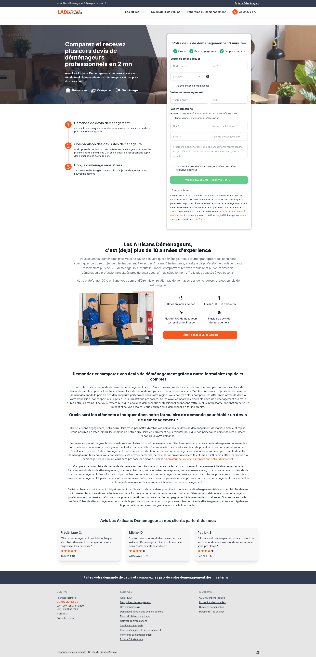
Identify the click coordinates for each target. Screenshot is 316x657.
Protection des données (212, 602)
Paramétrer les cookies (211, 611)
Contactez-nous (65, 618)
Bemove (113, 652)
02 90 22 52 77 (248, 11)
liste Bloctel (199, 219)
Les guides (132, 12)
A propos (62, 613)
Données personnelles (211, 607)
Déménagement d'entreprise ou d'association (196, 118)
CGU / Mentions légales (212, 597)
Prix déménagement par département (140, 630)
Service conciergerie (131, 625)
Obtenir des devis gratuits (200, 335)
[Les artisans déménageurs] (69, 12)
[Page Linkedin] (257, 652)
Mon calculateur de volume (135, 616)
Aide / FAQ (126, 597)
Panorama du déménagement (136, 634)
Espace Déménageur (247, 3)
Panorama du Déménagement (206, 12)
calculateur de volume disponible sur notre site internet (198, 459)
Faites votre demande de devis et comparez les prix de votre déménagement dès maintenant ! (158, 577)
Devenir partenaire (130, 607)
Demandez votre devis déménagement (141, 611)
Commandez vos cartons (133, 620)
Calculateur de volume (165, 12)
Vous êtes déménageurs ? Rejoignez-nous (80, 3)
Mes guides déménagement (135, 602)
